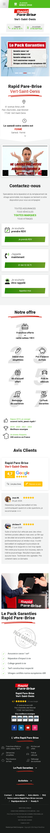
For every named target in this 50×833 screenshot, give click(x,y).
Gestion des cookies (25, 820)
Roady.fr (35, 801)
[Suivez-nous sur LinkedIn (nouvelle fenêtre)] (21, 727)
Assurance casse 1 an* (18, 653)
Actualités (20, 795)
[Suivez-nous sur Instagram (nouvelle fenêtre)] (35, 727)
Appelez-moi (25, 290)
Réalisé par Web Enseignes (14, 827)
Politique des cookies (25, 817)
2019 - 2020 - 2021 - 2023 (21, 428)
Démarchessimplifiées (10, 754)
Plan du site (25, 823)
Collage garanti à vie (17, 663)
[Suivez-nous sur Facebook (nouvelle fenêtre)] (15, 727)
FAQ (44, 795)
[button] (5, 56)
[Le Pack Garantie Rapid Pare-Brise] (25, 56)
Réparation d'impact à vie (19, 658)
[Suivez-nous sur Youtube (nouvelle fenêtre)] (28, 727)
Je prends (25, 4)
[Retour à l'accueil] (25, 687)
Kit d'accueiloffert (35, 748)
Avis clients (33, 795)
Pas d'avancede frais (11, 760)
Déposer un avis (35, 484)
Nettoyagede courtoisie (36, 760)
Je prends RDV (25, 239)
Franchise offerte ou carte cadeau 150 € (13, 748)
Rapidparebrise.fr (19, 801)
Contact (8, 795)
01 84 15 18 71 (25, 265)
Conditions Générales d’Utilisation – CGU (25, 811)
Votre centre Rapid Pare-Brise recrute (25, 798)
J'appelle (17, 28)
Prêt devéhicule (34, 754)
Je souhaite (36, 28)
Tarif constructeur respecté (20, 668)
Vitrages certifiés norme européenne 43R (27, 673)
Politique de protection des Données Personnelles (25, 814)
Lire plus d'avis (15, 484)
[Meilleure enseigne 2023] (36, 718)
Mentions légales (25, 808)
